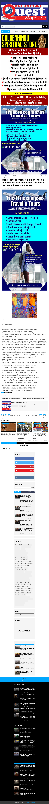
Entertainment (8, 175)
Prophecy (18, 586)
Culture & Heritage (20, 550)
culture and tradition (21, 557)
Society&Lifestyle (20, 596)
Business (17, 546)
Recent (17, 491)
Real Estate (25, 586)
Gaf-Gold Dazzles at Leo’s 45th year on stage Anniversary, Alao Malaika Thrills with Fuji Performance (23, 436)
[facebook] (15, 680)
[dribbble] (29, 680)
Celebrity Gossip (25, 546)
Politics (17, 584)
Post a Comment (6, 448)
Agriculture (18, 544)
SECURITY (17, 590)
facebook (39, 443)
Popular (24, 491)
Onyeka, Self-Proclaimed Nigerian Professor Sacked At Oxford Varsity (27, 793)
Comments (31, 491)
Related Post (5, 420)
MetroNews (26, 580)
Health (26, 567)
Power (29, 584)
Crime (22, 548)
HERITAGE (24, 569)
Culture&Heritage (20, 561)
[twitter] (17, 680)
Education (29, 561)
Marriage (17, 578)
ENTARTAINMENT (19, 563)
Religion (17, 588)
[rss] (31, 680)
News (16, 582)
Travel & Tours (19, 605)
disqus (24, 443)
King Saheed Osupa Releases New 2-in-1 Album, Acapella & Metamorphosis (8, 434)
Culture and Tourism (21, 555)
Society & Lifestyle (26, 592)
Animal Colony (27, 544)
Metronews (18, 580)
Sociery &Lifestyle (26, 590)
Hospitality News (19, 573)
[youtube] (22, 680)
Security (30, 588)
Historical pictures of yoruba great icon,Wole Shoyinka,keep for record (27, 689)
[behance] (33, 680)
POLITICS (23, 584)
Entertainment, (12, 188)
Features (27, 565)
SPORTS (22, 598)
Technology (29, 598)
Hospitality (28, 571)
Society (17, 592)
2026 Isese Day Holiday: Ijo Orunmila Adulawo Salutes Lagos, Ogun (26, 515)
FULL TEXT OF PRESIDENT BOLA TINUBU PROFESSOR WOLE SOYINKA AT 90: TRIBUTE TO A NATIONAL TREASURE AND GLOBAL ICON (27, 697)
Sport (27, 596)
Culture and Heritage (21, 553)
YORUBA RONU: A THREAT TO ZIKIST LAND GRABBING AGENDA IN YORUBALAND (27, 782)
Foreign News (19, 567)
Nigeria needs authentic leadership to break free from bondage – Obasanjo (27, 754)
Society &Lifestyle (20, 594)
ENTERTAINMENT (19, 565)
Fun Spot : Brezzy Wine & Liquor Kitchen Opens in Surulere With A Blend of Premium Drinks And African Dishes (40, 436)
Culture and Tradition (21, 559)
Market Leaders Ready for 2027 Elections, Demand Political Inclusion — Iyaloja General (27, 730)
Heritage (17, 569)
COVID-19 (17, 548)
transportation (19, 603)
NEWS (21, 582)
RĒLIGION (23, 588)
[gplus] (25, 680)
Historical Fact (19, 571)
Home (3, 175)
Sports (17, 598)
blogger (9, 443)
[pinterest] (27, 680)
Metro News (25, 578)
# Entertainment (8, 392)
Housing (28, 573)
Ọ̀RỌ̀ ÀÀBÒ (26, 582)
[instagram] (20, 680)
